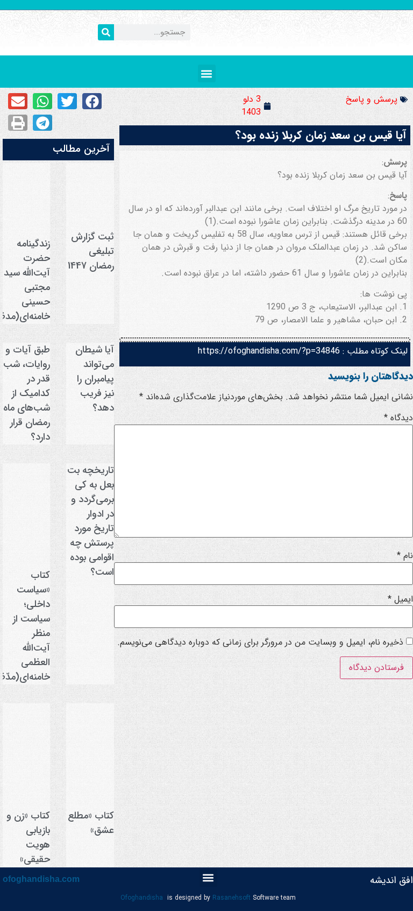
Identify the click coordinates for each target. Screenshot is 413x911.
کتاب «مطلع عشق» (91, 823)
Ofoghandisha (141, 898)
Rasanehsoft (231, 898)
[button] (207, 73)
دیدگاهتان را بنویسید (370, 376)
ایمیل (400, 599)
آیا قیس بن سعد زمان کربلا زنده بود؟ (321, 135)
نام (405, 556)
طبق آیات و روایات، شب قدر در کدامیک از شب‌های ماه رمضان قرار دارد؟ (26, 393)
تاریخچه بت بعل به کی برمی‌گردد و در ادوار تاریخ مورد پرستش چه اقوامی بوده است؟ (90, 521)
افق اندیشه (391, 880)
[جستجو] (106, 32)
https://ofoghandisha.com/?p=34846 (269, 351)
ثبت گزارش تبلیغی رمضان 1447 (91, 251)
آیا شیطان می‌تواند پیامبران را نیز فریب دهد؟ (94, 378)
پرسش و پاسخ (371, 99)
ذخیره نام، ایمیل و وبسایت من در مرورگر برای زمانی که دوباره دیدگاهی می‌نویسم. (260, 642)
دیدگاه (398, 418)
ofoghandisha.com (41, 879)
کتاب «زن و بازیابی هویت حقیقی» (28, 837)
